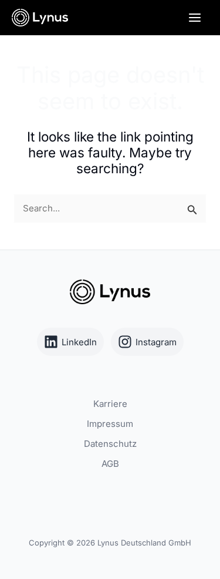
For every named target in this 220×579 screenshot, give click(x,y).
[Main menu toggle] (195, 18)
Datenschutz (110, 443)
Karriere (110, 403)
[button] (21, 558)
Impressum (110, 423)
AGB (110, 463)
